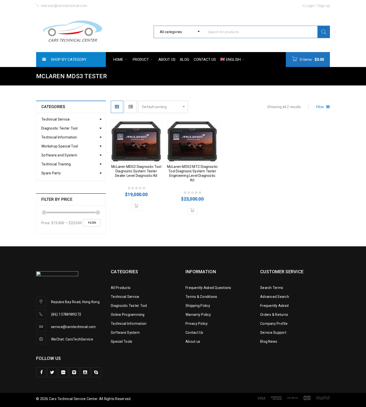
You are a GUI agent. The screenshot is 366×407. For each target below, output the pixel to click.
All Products (120, 288)
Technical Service (55, 119)
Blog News (268, 341)
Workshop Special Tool (59, 146)
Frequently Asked (274, 306)
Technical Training (56, 164)
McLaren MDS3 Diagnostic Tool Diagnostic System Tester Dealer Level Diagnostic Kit (136, 171)
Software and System (59, 155)
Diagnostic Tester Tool (59, 128)
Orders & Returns (274, 315)
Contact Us (194, 333)
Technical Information (59, 137)
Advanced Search (274, 297)
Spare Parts (51, 173)
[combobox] (178, 32)
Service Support (273, 333)
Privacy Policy (196, 324)
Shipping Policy (197, 306)
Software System (125, 333)
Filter (92, 222)
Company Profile (274, 324)
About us (192, 341)
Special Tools (121, 341)
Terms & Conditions (201, 297)
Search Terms (271, 288)
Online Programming (128, 315)
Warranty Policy (198, 315)
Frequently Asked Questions (208, 288)
